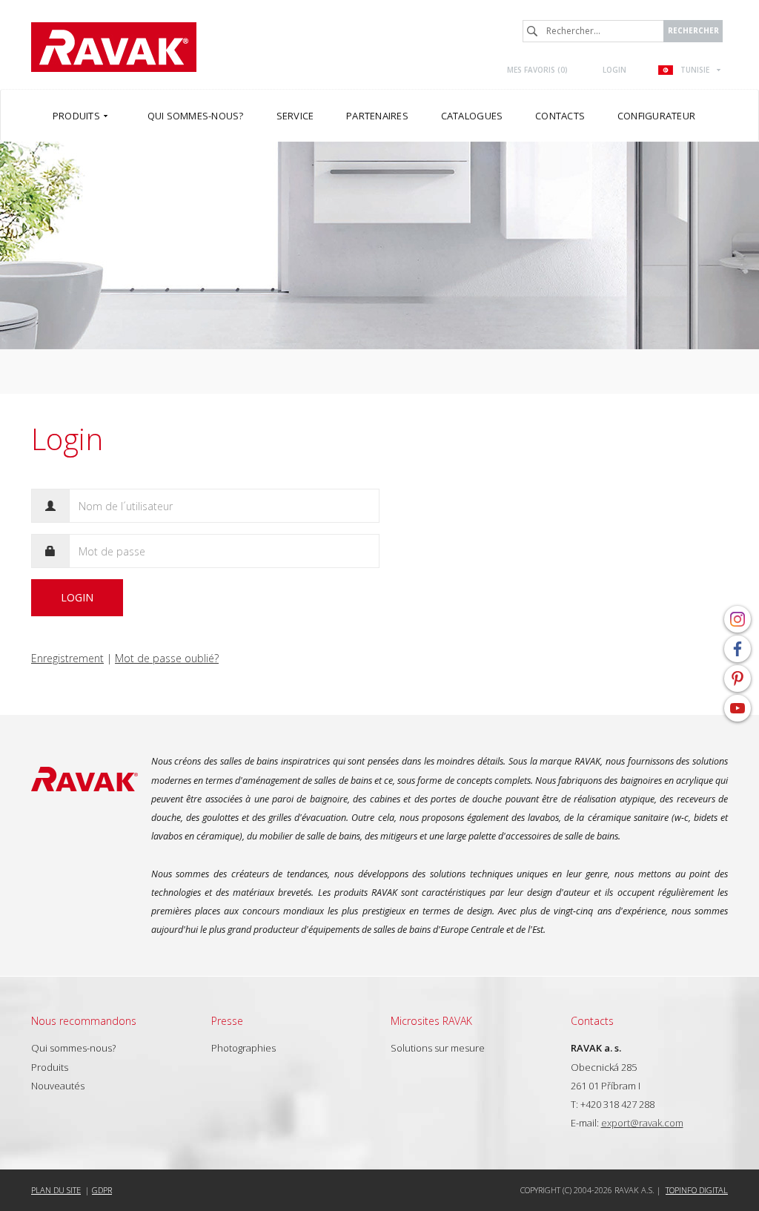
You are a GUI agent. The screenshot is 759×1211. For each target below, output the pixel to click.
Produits (49, 1067)
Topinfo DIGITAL (697, 1189)
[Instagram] (737, 619)
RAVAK (113, 47)
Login (614, 70)
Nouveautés (57, 1085)
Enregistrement (67, 658)
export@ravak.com (642, 1122)
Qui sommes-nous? (73, 1048)
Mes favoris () (537, 70)
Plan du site (56, 1189)
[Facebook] (737, 649)
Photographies (243, 1048)
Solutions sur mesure (438, 1048)
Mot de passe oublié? (167, 658)
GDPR (102, 1189)
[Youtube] (737, 708)
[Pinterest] (737, 678)
